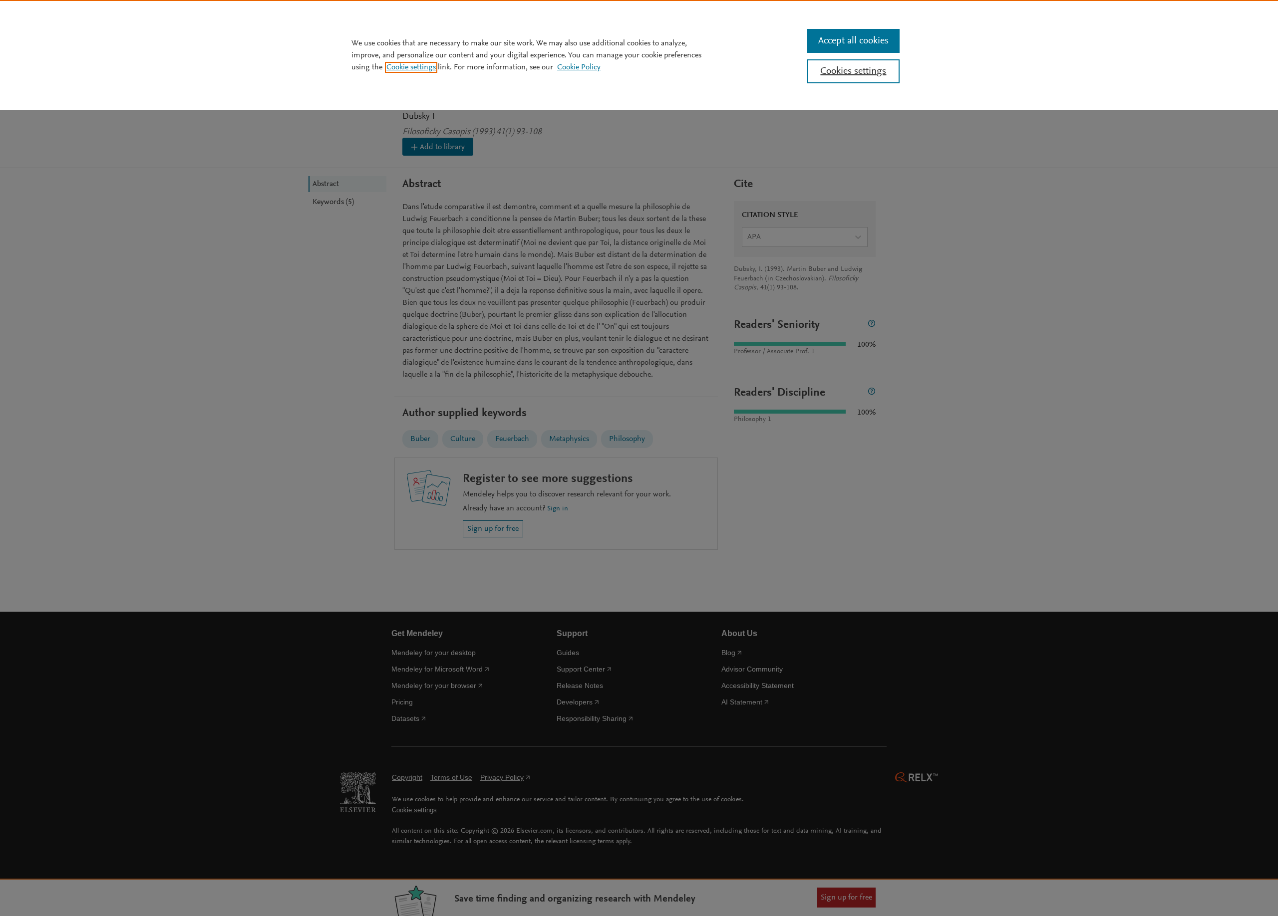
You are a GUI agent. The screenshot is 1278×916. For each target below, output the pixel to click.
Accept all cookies (853, 41)
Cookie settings (411, 67)
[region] (639, 55)
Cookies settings (853, 71)
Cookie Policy (579, 67)
